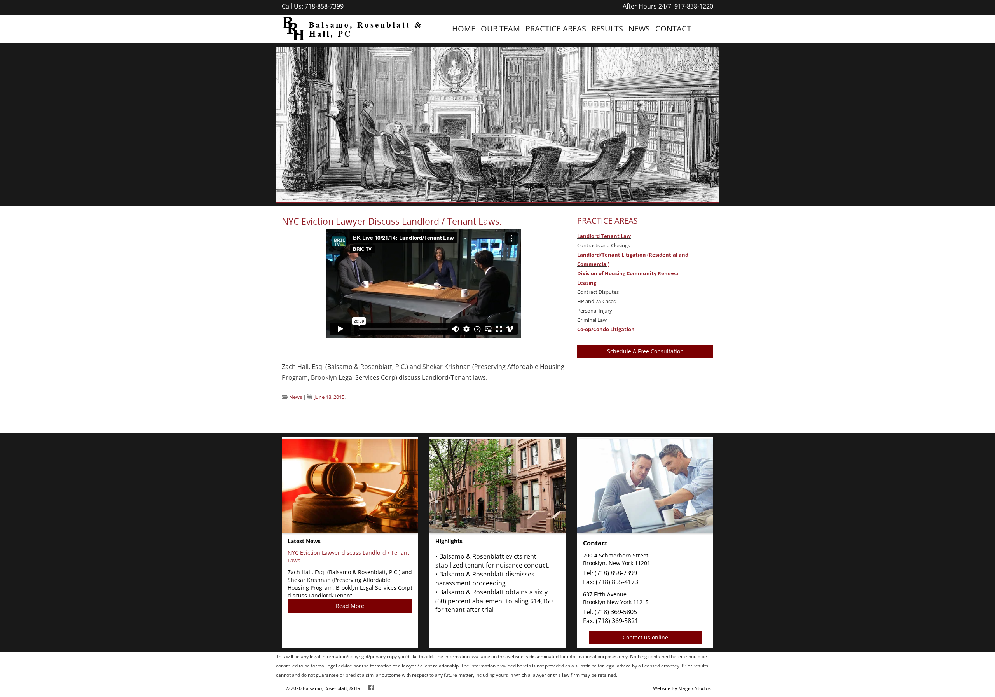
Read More (350, 606)
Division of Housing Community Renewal (628, 273)
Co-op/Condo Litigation (606, 329)
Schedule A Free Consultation (645, 351)
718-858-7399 (324, 6)
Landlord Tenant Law (604, 235)
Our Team (500, 28)
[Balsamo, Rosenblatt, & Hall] (350, 28)
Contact (673, 28)
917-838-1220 (693, 6)
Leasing (586, 282)
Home (463, 28)
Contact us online (645, 637)
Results (607, 28)
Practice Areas (555, 28)
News (639, 28)
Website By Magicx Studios (682, 688)
